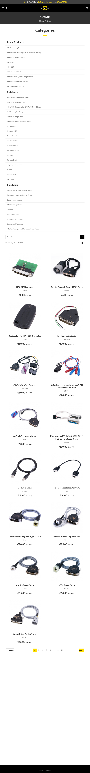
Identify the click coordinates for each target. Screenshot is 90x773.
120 (21, 243)
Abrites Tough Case (14, 205)
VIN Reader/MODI (14, 72)
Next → (81, 650)
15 (11, 243)
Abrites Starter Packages (16, 57)
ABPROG (10, 67)
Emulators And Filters (15, 219)
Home (41, 21)
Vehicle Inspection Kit (15, 86)
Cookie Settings (45, 770)
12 (62, 650)
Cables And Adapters (15, 224)
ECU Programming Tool (16, 102)
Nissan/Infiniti (12, 145)
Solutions (12, 92)
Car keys (10, 209)
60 (18, 243)
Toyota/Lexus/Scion (14, 165)
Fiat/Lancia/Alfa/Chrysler (16, 112)
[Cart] (87, 8)
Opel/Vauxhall (12, 141)
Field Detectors (13, 214)
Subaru (9, 169)
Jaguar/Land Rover (14, 136)
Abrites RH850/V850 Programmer (20, 76)
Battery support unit (14, 200)
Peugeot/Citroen (13, 150)
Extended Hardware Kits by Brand (19, 195)
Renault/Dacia (12, 160)
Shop (49, 21)
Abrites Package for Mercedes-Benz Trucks (23, 229)
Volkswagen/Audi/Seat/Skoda (18, 97)
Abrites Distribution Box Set (17, 81)
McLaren (10, 179)
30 (14, 243)
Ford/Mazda (11, 126)
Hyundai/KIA (12, 131)
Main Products (15, 42)
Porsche (10, 155)
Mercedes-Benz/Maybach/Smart (19, 121)
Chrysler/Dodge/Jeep (15, 116)
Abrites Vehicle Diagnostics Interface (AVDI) (24, 52)
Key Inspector (12, 174)
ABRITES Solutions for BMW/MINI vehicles (24, 107)
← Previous (10, 650)
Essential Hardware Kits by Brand (19, 190)
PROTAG (10, 62)
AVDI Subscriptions (14, 48)
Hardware (12, 185)
